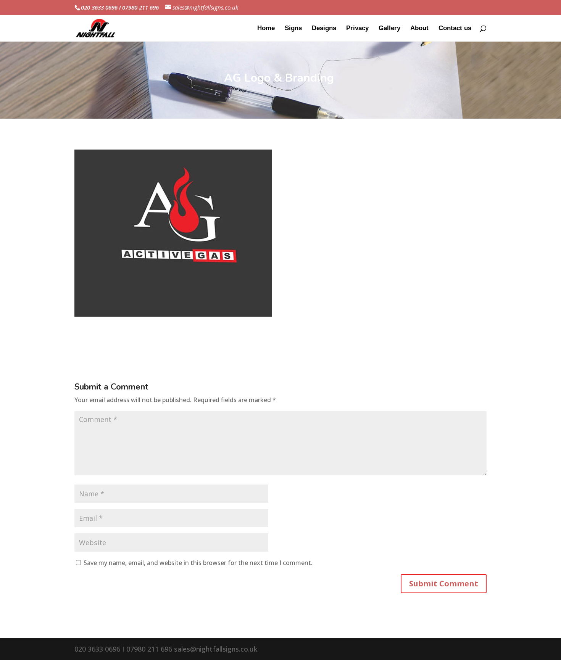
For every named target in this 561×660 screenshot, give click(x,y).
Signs (293, 29)
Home (266, 29)
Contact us (454, 29)
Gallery (389, 29)
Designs (324, 29)
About (419, 29)
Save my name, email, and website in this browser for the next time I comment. (198, 563)
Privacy (357, 29)
